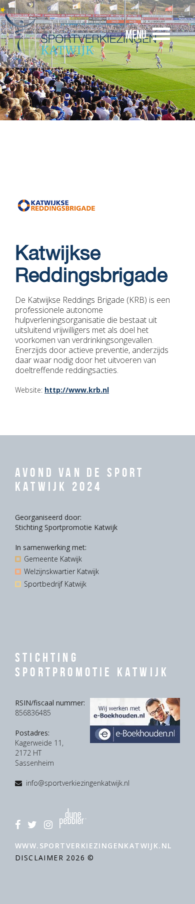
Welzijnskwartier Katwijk (61, 571)
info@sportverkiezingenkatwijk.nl (78, 783)
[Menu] (161, 34)
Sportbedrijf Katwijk (55, 584)
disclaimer (40, 857)
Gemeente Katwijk (53, 559)
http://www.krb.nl (76, 390)
